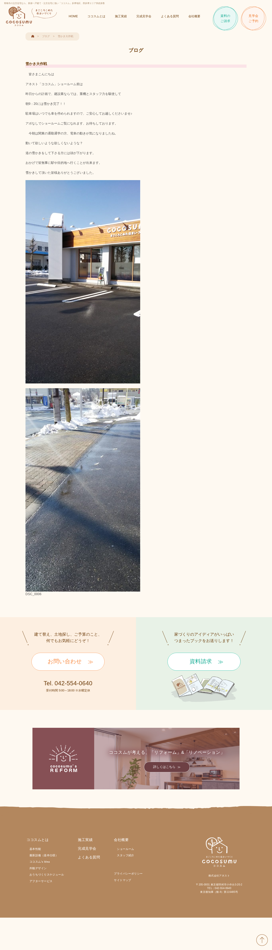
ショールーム (125, 849)
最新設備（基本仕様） (43, 855)
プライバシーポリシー (128, 873)
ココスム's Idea (39, 861)
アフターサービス (40, 881)
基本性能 (35, 849)
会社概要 (194, 16)
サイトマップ (122, 880)
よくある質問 (170, 16)
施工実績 (121, 16)
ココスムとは (96, 16)
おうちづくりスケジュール (46, 874)
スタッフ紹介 (125, 855)
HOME (73, 16)
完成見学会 (143, 16)
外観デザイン (38, 868)
